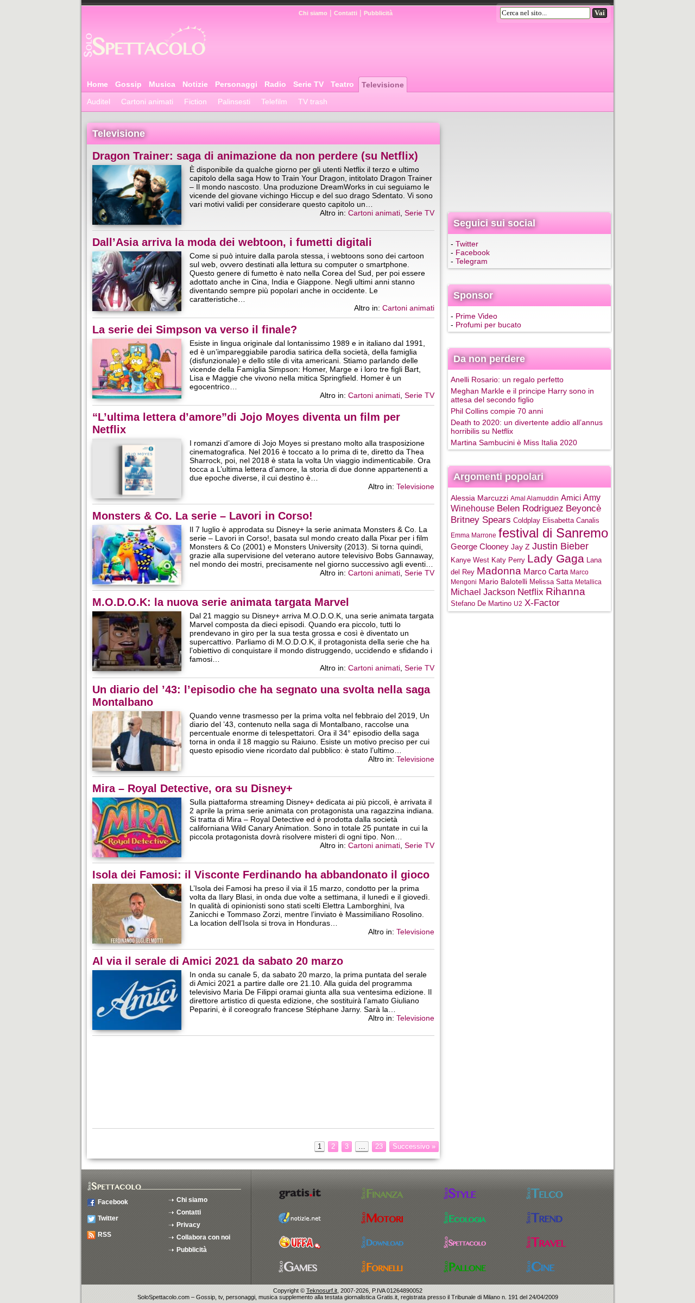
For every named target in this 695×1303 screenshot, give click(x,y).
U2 (518, 604)
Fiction (195, 101)
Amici (571, 498)
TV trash (312, 101)
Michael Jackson (483, 592)
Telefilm (274, 101)
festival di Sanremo (553, 533)
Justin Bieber (560, 546)
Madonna (499, 571)
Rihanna (565, 591)
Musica (162, 84)
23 (379, 1146)
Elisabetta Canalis (570, 520)
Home (97, 84)
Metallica (588, 582)
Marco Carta (545, 571)
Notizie (195, 84)
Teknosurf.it (321, 1290)
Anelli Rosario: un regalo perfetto (507, 379)
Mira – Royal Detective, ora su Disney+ (192, 788)
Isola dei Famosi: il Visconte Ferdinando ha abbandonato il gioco (260, 875)
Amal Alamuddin (534, 498)
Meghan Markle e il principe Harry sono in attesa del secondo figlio (522, 395)
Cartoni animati (147, 101)
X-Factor (542, 603)
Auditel (98, 101)
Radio (275, 84)
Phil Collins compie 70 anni (497, 411)
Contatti (345, 13)
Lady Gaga (555, 558)
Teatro (342, 84)
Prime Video (476, 316)
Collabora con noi (203, 1237)
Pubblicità (378, 13)
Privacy (188, 1225)
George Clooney (480, 546)
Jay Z (520, 547)
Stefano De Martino (481, 604)
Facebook (473, 252)
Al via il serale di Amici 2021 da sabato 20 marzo (217, 961)
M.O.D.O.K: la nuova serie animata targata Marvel (220, 602)
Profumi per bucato (488, 324)
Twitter (467, 243)
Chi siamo (313, 13)
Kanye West (470, 560)
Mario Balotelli (503, 582)
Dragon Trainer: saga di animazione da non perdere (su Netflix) (255, 156)
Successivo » (414, 1146)
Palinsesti (234, 101)
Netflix (530, 591)
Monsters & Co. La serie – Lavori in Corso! (202, 516)
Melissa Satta (551, 582)
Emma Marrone (473, 535)
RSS (104, 1234)
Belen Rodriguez (530, 508)
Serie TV (308, 84)
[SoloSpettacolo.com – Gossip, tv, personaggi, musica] (143, 61)
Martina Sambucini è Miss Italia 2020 (514, 442)
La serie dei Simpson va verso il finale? (194, 330)
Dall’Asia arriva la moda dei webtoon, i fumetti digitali (232, 242)
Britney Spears (481, 519)
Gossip (128, 84)
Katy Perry (508, 560)
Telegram (472, 261)
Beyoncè (583, 508)
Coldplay (526, 520)
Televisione (383, 84)
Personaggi (236, 84)
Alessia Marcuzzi (479, 498)
